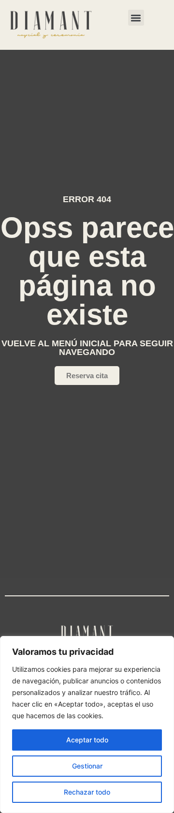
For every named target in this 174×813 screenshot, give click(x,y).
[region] (87, 724)
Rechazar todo (87, 792)
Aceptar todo (87, 740)
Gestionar (87, 766)
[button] (136, 18)
